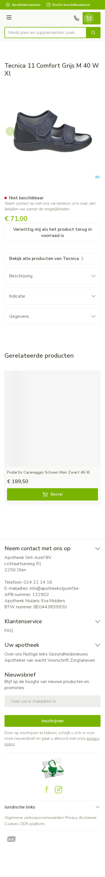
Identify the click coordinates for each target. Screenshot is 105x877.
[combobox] (45, 32)
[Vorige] (10, 131)
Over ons (13, 654)
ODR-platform (32, 823)
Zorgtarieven (82, 660)
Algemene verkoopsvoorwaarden (34, 817)
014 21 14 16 (38, 582)
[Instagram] (58, 789)
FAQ (8, 630)
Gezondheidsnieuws (68, 654)
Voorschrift (58, 660)
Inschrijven (53, 721)
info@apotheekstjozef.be (54, 588)
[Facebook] (47, 789)
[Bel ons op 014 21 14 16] (76, 18)
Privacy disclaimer (81, 817)
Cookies (11, 823)
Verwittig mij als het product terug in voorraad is (52, 232)
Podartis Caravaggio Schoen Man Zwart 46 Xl (48, 472)
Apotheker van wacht (25, 660)
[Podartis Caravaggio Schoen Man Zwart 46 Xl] (52, 419)
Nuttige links (35, 654)
